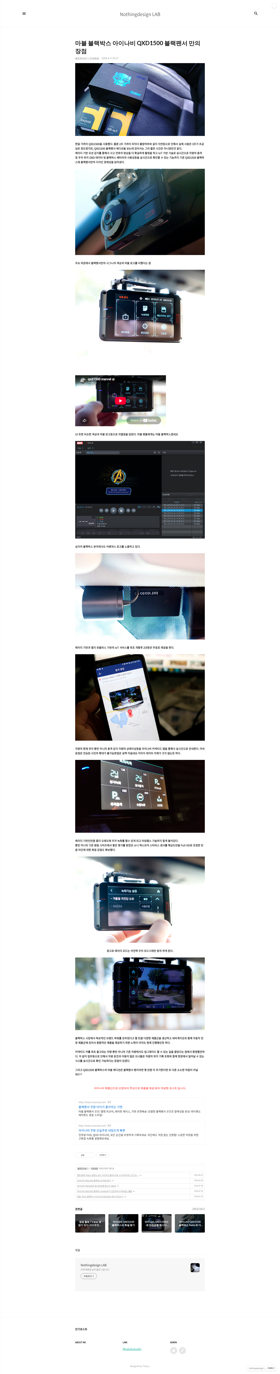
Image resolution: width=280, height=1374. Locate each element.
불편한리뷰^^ (83, 1168)
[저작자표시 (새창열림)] (110, 1155)
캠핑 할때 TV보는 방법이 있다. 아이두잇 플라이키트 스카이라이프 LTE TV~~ (108, 1175)
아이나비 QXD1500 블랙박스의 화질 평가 (94, 1180)
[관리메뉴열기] (274, 5)
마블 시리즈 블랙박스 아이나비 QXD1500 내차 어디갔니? (100, 1196)
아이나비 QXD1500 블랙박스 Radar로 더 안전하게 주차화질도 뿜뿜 (104, 1191)
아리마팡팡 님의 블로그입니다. (95, 1269)
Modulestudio (132, 1349)
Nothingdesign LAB (94, 1265)
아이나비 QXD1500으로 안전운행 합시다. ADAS (96, 1186)
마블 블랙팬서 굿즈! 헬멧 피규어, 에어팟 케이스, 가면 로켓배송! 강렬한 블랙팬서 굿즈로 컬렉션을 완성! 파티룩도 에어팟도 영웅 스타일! (140, 1113)
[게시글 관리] (91, 1155)
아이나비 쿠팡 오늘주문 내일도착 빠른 (102, 1130)
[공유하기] (87, 1155)
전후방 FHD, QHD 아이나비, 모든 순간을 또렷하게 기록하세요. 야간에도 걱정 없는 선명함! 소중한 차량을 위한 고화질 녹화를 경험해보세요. (138, 1136)
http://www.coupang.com (92, 1102)
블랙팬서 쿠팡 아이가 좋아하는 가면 (100, 1107)
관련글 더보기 (198, 1208)
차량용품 (94, 1168)
